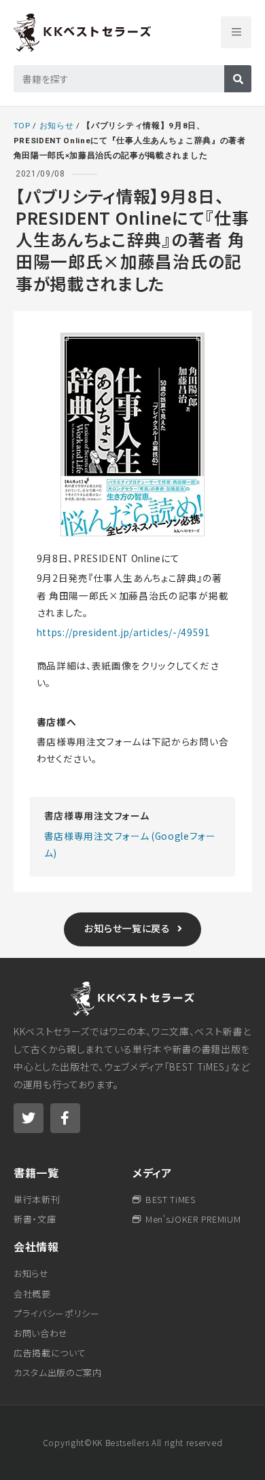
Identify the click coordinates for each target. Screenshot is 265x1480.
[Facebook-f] (65, 1118)
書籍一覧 (36, 1172)
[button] (236, 32)
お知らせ (56, 125)
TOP (22, 125)
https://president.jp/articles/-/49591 (124, 632)
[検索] (237, 78)
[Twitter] (28, 1118)
